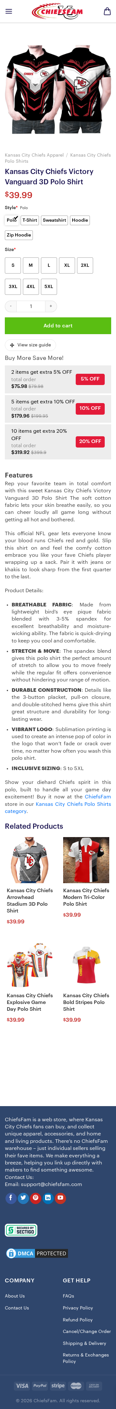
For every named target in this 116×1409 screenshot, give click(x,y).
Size (10, 249)
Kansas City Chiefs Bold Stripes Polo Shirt (86, 1002)
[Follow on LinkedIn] (48, 1198)
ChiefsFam (98, 796)
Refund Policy (78, 1320)
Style (11, 208)
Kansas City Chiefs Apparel (34, 155)
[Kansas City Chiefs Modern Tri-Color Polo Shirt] (86, 860)
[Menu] (9, 11)
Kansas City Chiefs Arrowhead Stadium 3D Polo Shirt (30, 900)
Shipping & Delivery (84, 1343)
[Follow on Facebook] (11, 1198)
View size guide (34, 345)
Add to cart (58, 325)
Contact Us (17, 1308)
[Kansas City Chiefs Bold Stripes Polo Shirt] (86, 965)
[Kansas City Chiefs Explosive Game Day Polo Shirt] (30, 965)
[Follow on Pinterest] (35, 1198)
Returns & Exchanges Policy (86, 1358)
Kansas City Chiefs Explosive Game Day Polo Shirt (30, 1002)
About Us (15, 1296)
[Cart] (107, 11)
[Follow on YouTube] (60, 1198)
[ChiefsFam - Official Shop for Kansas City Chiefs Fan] (58, 11)
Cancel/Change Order (87, 1331)
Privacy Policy (78, 1308)
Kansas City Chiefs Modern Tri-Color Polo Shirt (86, 897)
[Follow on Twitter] (23, 1198)
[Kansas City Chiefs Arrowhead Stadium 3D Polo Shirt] (30, 860)
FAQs (68, 1296)
